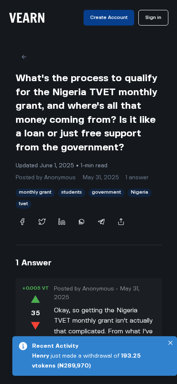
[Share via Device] (121, 221)
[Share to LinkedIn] (61, 221)
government (106, 192)
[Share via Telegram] (101, 221)
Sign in (153, 17)
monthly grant (35, 192)
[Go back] (24, 57)
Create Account (109, 17)
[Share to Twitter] (42, 221)
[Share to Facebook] (22, 221)
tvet (23, 203)
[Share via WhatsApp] (81, 221)
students (71, 192)
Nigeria (139, 192)
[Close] (170, 343)
